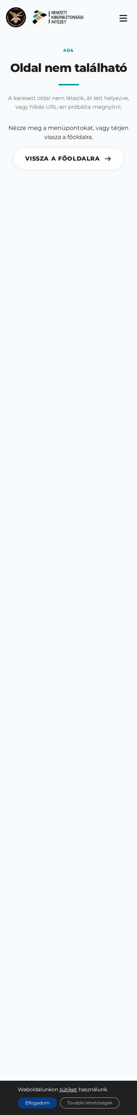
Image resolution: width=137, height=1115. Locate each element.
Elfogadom (37, 1103)
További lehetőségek (89, 1103)
